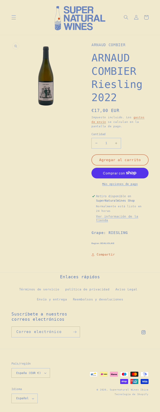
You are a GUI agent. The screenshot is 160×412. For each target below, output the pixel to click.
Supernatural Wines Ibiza (129, 389)
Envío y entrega (52, 299)
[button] (14, 17)
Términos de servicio (39, 289)
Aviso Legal (126, 289)
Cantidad (98, 134)
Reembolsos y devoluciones (98, 299)
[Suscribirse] (75, 332)
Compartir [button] (106, 254)
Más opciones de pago (120, 184)
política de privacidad (87, 289)
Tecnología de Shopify (132, 394)
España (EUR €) (28, 373)
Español (22, 398)
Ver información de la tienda (117, 218)
